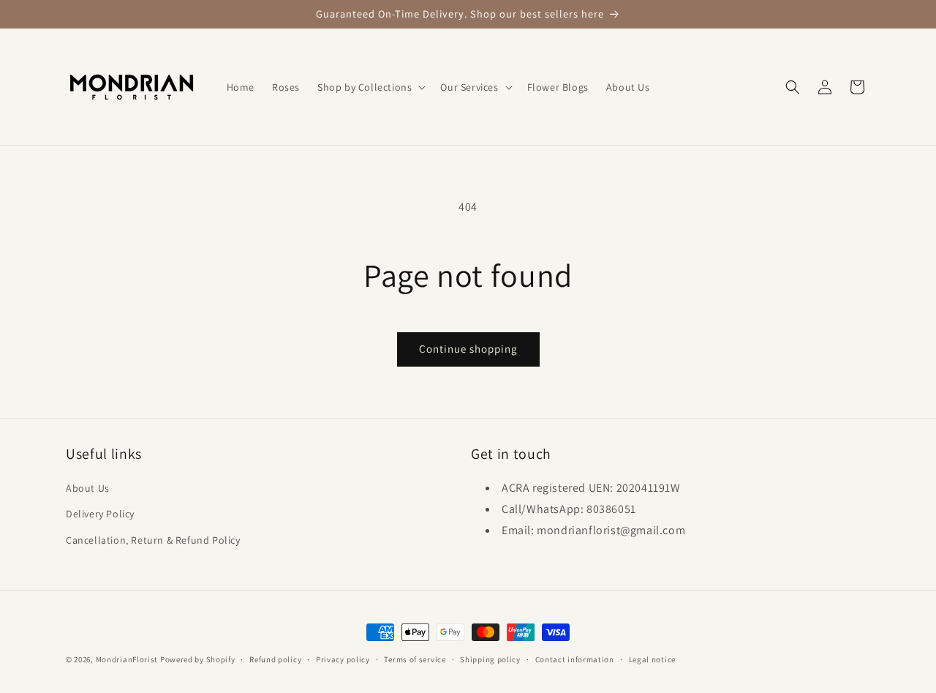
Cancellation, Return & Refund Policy (153, 540)
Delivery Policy (100, 513)
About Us (88, 488)
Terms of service (414, 659)
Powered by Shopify (197, 659)
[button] (370, 87)
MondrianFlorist (127, 659)
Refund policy (275, 659)
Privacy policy (343, 659)
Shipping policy (490, 659)
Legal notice (652, 659)
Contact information (574, 659)
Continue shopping (468, 349)
